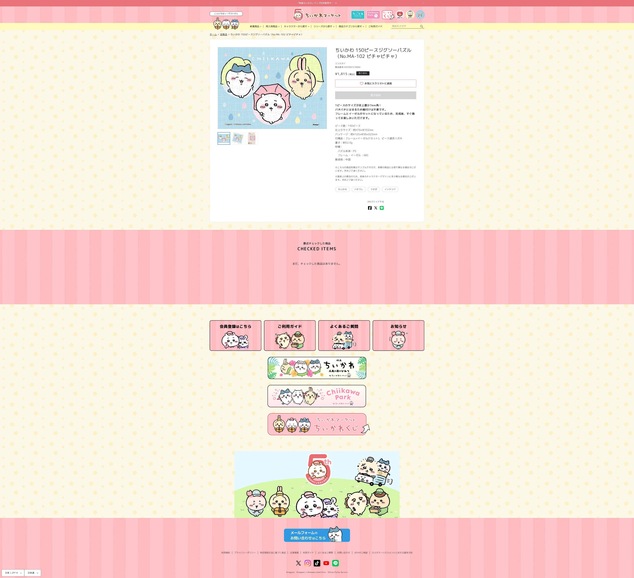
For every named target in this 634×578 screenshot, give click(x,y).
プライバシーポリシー (245, 552)
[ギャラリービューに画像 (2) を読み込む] (238, 138)
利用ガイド (308, 552)
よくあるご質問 (325, 552)
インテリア (390, 189)
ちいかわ (342, 189)
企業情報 (294, 552)
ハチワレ (358, 189)
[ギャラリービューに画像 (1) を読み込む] (224, 138)
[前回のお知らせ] (210, 3)
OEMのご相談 (361, 552)
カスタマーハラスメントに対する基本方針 (392, 552)
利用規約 (225, 552)
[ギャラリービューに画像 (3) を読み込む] (252, 138)
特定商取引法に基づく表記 (273, 552)
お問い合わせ (343, 552)
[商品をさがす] (421, 26)
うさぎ (373, 189)
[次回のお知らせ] (423, 3)
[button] (255, 26)
